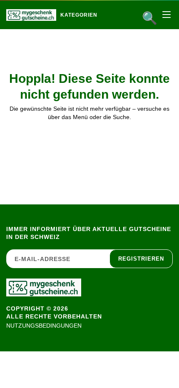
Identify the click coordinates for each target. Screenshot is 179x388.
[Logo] (31, 15)
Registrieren (141, 259)
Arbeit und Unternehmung (115, 32)
